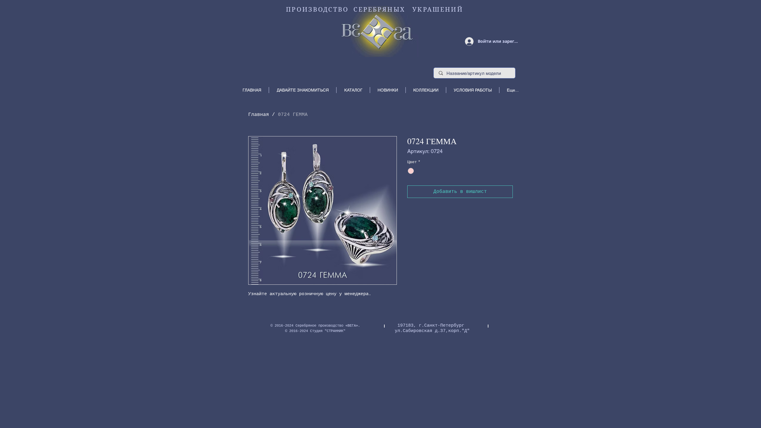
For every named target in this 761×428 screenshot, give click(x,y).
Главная (258, 114)
